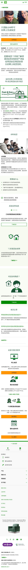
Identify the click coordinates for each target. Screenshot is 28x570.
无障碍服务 (3, 495)
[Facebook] (10, 539)
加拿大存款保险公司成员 (6, 499)
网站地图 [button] (3, 515)
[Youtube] (17, 539)
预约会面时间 (8, 461)
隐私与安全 (3, 488)
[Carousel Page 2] (13, 210)
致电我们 (7, 457)
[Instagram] (13, 539)
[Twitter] (7, 539)
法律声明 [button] (3, 340)
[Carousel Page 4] (16, 210)
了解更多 (3, 557)
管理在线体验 (4, 511)
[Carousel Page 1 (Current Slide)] (11, 210)
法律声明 (3, 491)
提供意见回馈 (8, 465)
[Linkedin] (21, 539)
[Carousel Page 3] (14, 210)
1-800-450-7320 (14, 394)
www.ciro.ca (4, 566)
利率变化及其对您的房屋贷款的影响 (12, 326)
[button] (14, 93)
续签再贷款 (5, 7)
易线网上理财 (8, 111)
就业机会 (3, 507)
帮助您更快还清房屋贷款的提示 (10, 314)
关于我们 (3, 503)
